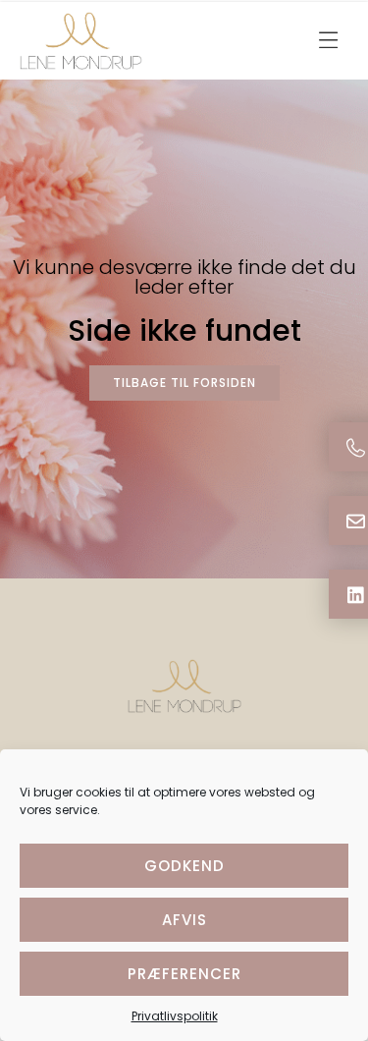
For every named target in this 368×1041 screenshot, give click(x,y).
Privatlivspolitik (174, 1016)
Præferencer (184, 973)
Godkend (184, 865)
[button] (328, 41)
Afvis (184, 919)
